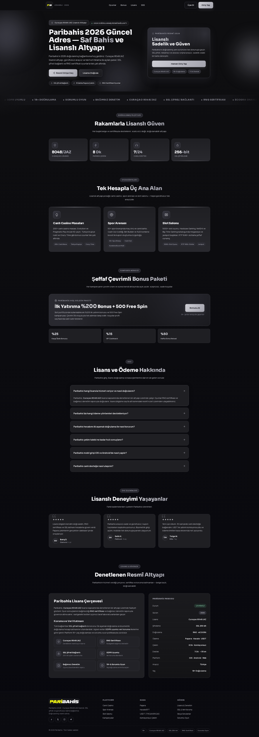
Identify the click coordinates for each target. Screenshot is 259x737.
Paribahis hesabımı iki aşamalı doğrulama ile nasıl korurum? (104, 426)
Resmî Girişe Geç (64, 73)
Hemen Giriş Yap (179, 64)
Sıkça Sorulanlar (184, 714)
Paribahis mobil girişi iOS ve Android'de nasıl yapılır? (100, 452)
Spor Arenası (108, 709)
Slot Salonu (107, 714)
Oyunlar (112, 5)
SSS (143, 5)
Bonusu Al (195, 307)
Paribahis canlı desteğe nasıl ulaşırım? (93, 466)
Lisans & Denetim (184, 705)
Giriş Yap (206, 5)
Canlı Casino (108, 705)
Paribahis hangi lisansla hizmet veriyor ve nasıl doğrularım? (104, 390)
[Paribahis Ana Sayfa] (64, 703)
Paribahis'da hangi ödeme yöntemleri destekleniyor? (101, 413)
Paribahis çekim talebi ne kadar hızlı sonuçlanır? (98, 439)
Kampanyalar (108, 718)
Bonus (124, 5)
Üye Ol (191, 5)
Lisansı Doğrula (90, 73)
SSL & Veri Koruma (184, 709)
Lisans (134, 5)
